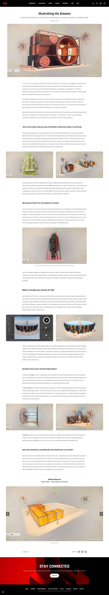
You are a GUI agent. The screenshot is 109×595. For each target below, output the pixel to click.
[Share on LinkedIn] (85, 552)
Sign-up (54, 575)
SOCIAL (62, 589)
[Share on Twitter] (82, 552)
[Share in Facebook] (79, 552)
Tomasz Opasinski (27, 83)
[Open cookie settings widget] (3, 592)
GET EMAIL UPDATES (53, 589)
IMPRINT (75, 589)
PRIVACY (81, 589)
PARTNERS (68, 589)
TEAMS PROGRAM (41, 589)
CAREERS (33, 589)
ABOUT (27, 589)
